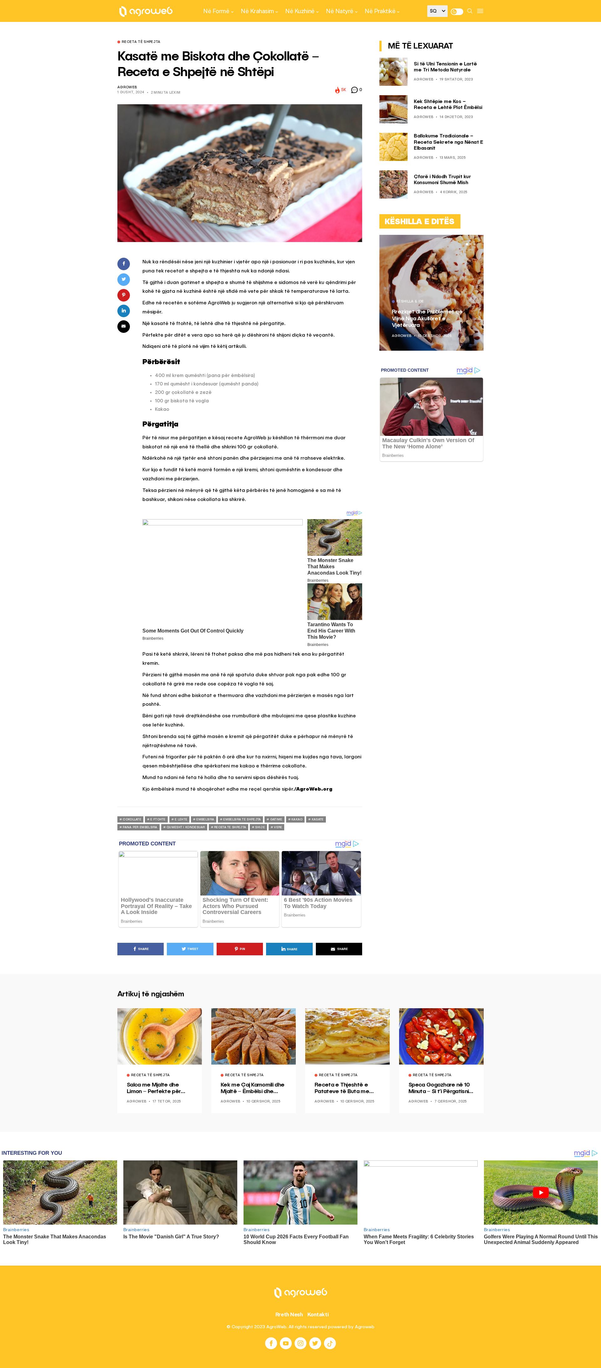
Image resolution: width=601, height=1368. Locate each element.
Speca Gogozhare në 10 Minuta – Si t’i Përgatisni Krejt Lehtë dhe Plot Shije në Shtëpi (440, 1088)
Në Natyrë (339, 11)
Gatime (276, 819)
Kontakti (318, 1314)
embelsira (205, 819)
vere (278, 827)
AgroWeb (127, 87)
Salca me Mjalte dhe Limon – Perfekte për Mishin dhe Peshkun (154, 1088)
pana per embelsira (140, 827)
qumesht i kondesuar (186, 827)
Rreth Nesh (289, 1314)
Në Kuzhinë (299, 11)
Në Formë (216, 11)
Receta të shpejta (141, 42)
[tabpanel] (427, 293)
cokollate (132, 819)
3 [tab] (474, 244)
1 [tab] (467, 244)
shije (260, 827)
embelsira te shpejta (242, 819)
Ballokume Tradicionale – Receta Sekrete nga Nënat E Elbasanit (448, 142)
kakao (297, 819)
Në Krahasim (257, 11)
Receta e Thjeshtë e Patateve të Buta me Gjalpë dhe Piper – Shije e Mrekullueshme (347, 1088)
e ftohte (157, 819)
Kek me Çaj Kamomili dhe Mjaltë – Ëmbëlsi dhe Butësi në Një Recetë (252, 1088)
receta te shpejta (230, 827)
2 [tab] (471, 244)
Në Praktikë (380, 11)
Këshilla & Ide (406, 301)
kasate (318, 819)
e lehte (181, 819)
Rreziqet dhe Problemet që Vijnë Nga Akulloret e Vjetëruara (423, 318)
